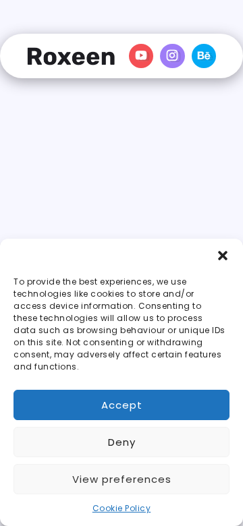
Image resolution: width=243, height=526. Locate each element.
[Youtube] (141, 56)
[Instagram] (172, 56)
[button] (223, 255)
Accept (121, 405)
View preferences (121, 479)
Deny (122, 442)
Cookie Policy (121, 508)
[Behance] (204, 56)
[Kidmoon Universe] (71, 55)
